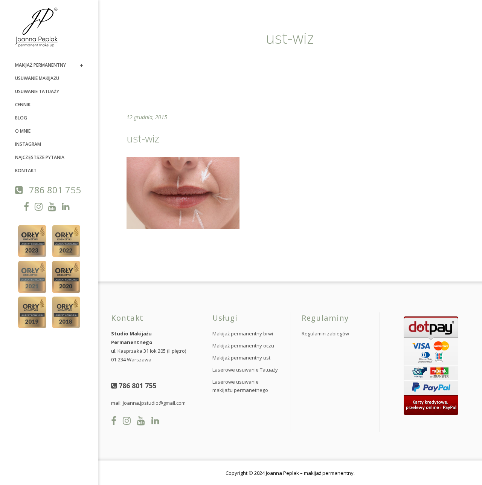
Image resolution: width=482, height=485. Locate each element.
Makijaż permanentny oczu (243, 345)
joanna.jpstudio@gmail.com (154, 402)
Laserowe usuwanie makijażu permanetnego (240, 385)
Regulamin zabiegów (325, 333)
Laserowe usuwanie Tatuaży (245, 369)
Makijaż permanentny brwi (242, 333)
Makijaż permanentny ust (241, 357)
